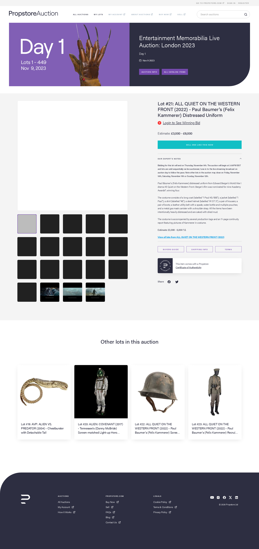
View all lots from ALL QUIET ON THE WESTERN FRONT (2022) (191, 237)
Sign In (231, 3)
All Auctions (64, 502)
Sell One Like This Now (199, 144)
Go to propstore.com (209, 3)
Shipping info (199, 249)
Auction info (149, 71)
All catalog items (175, 71)
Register (243, 3)
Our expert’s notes (169, 158)
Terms (228, 249)
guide (171, 249)
